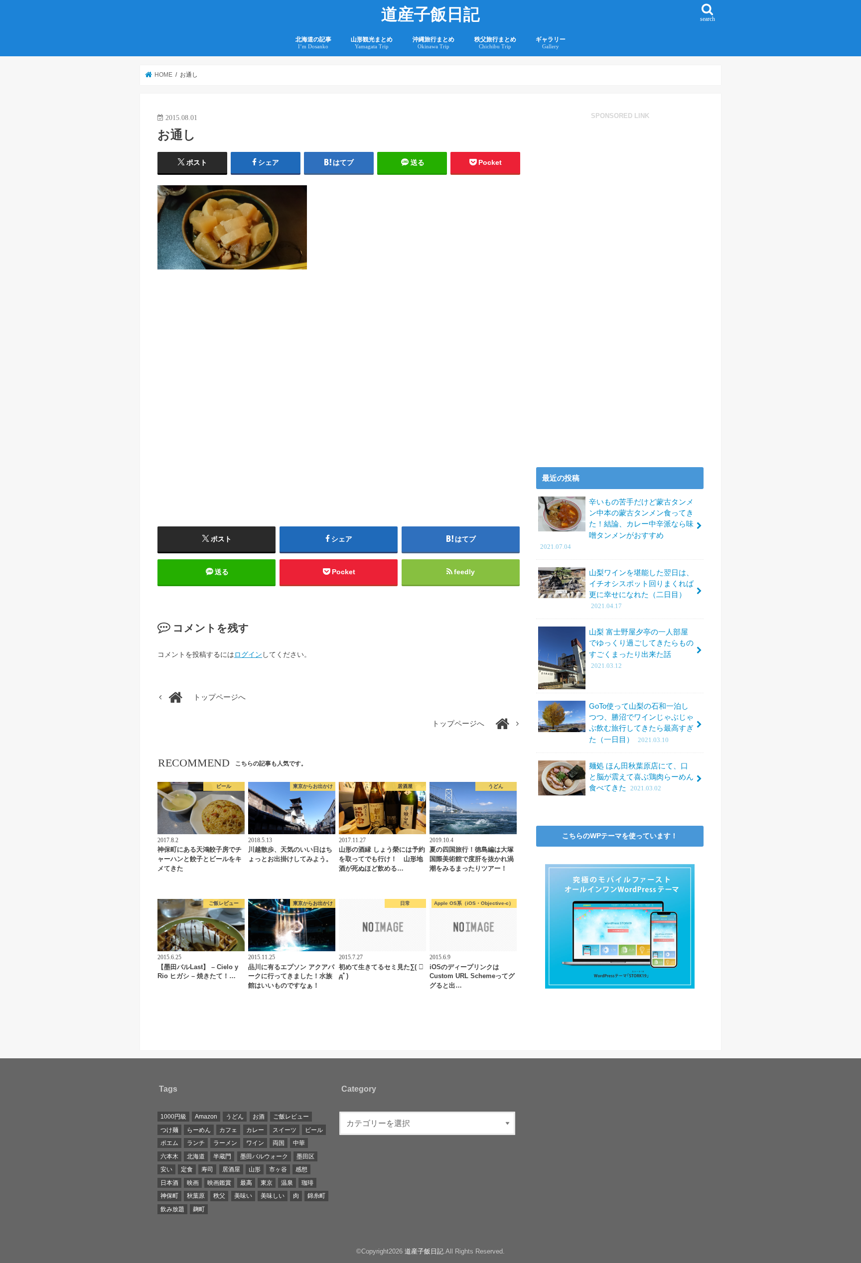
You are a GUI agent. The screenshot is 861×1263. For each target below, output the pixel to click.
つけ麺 (169, 1130)
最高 (246, 1182)
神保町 (169, 1195)
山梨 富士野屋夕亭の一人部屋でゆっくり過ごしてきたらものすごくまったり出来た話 (641, 648)
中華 (299, 1142)
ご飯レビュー (291, 1116)
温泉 (287, 1182)
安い (166, 1169)
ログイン (248, 654)
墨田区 (305, 1156)
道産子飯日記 (430, 14)
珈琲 (307, 1182)
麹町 (199, 1209)
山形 (255, 1169)
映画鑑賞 (219, 1182)
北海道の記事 (313, 42)
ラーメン (225, 1142)
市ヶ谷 (278, 1169)
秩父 (219, 1195)
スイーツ (284, 1130)
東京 (267, 1182)
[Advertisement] (245, 414)
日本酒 (169, 1182)
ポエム (169, 1142)
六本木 (169, 1156)
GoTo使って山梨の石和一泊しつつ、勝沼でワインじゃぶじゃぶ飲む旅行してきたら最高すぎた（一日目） (641, 723)
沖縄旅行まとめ (433, 42)
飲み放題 (172, 1209)
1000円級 (173, 1116)
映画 (193, 1182)
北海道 (196, 1156)
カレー (255, 1130)
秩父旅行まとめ (495, 42)
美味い (243, 1195)
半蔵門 (222, 1156)
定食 (187, 1169)
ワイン (255, 1142)
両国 (279, 1142)
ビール (314, 1130)
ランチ (196, 1142)
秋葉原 (196, 1195)
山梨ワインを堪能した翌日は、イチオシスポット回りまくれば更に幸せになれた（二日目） (641, 589)
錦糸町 (316, 1195)
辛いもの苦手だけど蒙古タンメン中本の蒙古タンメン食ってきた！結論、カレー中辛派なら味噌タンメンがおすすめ (617, 524)
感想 (301, 1169)
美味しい (273, 1195)
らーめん (199, 1130)
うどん (235, 1116)
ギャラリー (551, 42)
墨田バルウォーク (264, 1156)
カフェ (228, 1130)
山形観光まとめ (372, 42)
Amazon (206, 1116)
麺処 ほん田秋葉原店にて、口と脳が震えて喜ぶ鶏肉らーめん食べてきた (641, 777)
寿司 (207, 1169)
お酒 (259, 1116)
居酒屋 (231, 1169)
